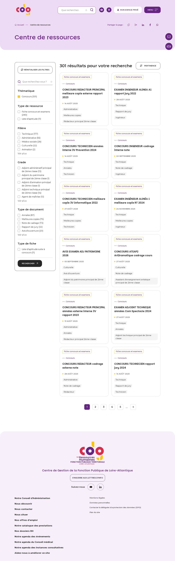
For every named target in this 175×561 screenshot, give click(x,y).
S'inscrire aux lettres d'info (87, 478)
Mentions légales (97, 498)
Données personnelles (100, 503)
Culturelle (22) (29, 145)
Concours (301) (29, 96)
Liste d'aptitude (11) (31, 119)
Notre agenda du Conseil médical (34, 542)
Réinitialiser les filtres (36, 70)
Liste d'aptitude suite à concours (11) (33, 251)
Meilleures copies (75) (33, 219)
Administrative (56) (31, 138)
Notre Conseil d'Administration (32, 498)
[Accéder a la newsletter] (169, 37)
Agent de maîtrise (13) (33, 197)
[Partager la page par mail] (136, 25)
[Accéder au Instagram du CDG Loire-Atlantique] (91, 487)
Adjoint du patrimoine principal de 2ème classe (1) (35, 177)
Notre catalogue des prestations (33, 525)
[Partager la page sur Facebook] (150, 25)
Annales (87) (28, 215)
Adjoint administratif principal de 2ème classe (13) (37, 170)
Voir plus (22, 153)
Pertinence (150, 66)
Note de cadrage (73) (32, 223)
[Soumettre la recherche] (91, 10)
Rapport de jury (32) (32, 227)
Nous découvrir (23, 503)
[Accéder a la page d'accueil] (22, 10)
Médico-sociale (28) (31, 142)
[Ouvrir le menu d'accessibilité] (109, 9)
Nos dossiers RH (24, 531)
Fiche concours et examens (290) (36, 113)
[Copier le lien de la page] (129, 25)
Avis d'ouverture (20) (32, 231)
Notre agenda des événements (32, 536)
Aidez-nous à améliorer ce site (32, 553)
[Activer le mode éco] (101, 9)
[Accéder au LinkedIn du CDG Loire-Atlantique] (100, 487)
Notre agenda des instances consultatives (39, 547)
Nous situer (21, 514)
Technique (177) (30, 134)
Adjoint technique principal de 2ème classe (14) (36, 191)
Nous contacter (23, 509)
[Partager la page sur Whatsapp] (157, 25)
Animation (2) (28, 149)
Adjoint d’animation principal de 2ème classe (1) (36, 184)
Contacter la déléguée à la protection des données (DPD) (115, 507)
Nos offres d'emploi (26, 520)
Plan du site (95, 512)
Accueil (20, 25)
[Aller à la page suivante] (133, 407)
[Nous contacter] (169, 46)
